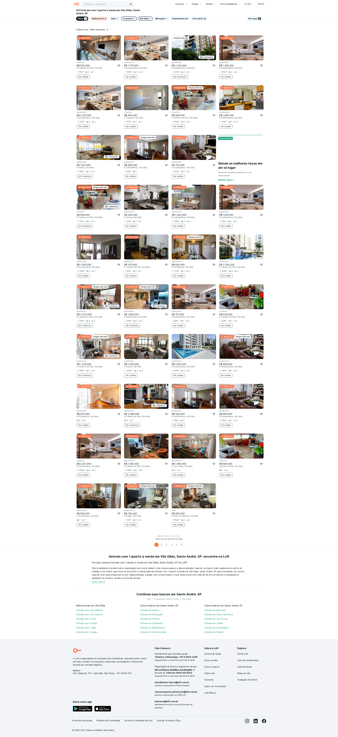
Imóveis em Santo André (166, 599)
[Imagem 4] (104, 107)
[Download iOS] (102, 709)
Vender (209, 4)
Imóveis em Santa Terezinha (218, 614)
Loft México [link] (210, 692)
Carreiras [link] (208, 679)
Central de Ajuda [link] (212, 653)
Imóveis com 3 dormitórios (89, 614)
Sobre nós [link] (209, 673)
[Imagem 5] (153, 107)
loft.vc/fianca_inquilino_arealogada (173, 669)
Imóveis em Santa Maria (216, 627)
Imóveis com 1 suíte (86, 619)
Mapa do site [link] (243, 673)
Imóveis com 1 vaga (86, 627)
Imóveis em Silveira (214, 632)
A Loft (247, 4)
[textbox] (107, 4)
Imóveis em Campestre (151, 623)
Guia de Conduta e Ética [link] (169, 720)
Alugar (195, 4)
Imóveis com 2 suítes (86, 623)
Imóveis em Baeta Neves (152, 627)
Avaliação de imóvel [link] (247, 679)
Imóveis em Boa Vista (215, 610)
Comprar (179, 4)
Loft (149, 599)
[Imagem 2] (100, 57)
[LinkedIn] (255, 721)
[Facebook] (264, 721)
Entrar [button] (261, 4)
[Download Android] (82, 709)
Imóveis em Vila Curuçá (216, 619)
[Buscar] (131, 4)
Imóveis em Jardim (213, 623)
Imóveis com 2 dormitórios (89, 610)
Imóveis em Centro (149, 610)
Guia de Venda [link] (244, 666)
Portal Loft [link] (242, 653)
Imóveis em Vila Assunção (153, 632)
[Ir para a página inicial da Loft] (77, 4)
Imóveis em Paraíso (150, 619)
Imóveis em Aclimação (151, 614)
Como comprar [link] (212, 666)
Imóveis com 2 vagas (86, 632)
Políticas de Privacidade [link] (108, 720)
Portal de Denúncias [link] (82, 720)
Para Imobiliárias (228, 4)
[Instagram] (247, 721)
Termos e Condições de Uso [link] (138, 720)
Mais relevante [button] (97, 29)
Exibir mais (97, 582)
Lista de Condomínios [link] (248, 660)
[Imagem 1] (98, 57)
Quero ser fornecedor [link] (215, 686)
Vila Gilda (186, 599)
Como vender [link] (211, 660)
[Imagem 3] (102, 107)
